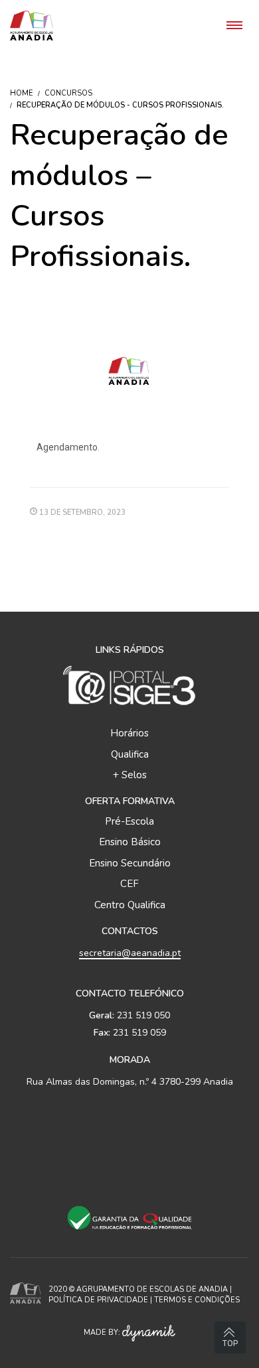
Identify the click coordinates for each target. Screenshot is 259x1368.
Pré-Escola (129, 821)
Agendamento (67, 447)
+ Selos (130, 775)
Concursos (68, 93)
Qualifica (130, 754)
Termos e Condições (197, 1300)
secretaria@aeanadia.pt (130, 953)
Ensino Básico (130, 842)
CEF (129, 883)
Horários (129, 733)
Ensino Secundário (130, 863)
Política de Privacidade (98, 1300)
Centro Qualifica (129, 905)
